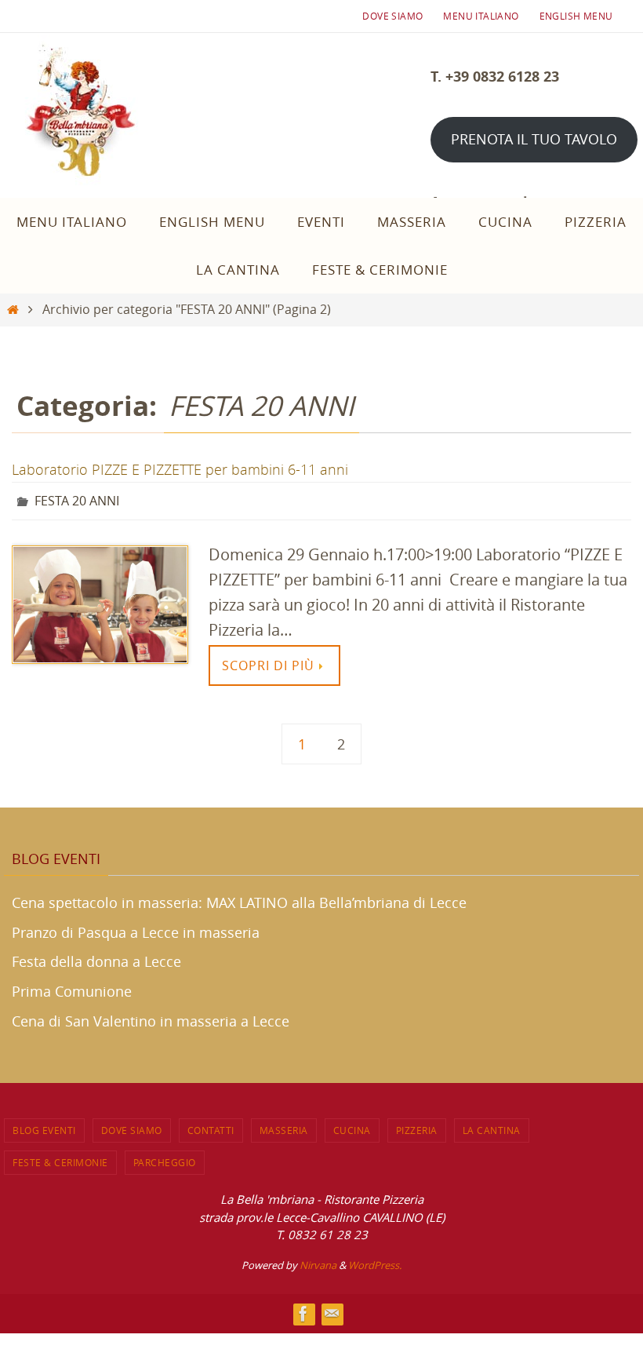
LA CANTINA (492, 1125)
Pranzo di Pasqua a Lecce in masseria (136, 927)
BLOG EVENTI (44, 1125)
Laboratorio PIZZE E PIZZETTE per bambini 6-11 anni (180, 469)
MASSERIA (284, 1125)
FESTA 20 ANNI (77, 499)
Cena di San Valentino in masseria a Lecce (150, 1016)
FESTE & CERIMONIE (60, 1157)
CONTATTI (210, 1125)
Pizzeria (417, 1125)
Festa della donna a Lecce (96, 957)
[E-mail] (332, 1310)
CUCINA (352, 1125)
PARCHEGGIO (164, 1157)
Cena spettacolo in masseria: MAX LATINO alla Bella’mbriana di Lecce (239, 897)
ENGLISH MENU (576, 15)
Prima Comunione (72, 987)
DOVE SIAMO (392, 15)
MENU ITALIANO (480, 15)
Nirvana (318, 1260)
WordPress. (374, 1260)
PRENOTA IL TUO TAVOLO (534, 138)
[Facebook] (303, 1310)
